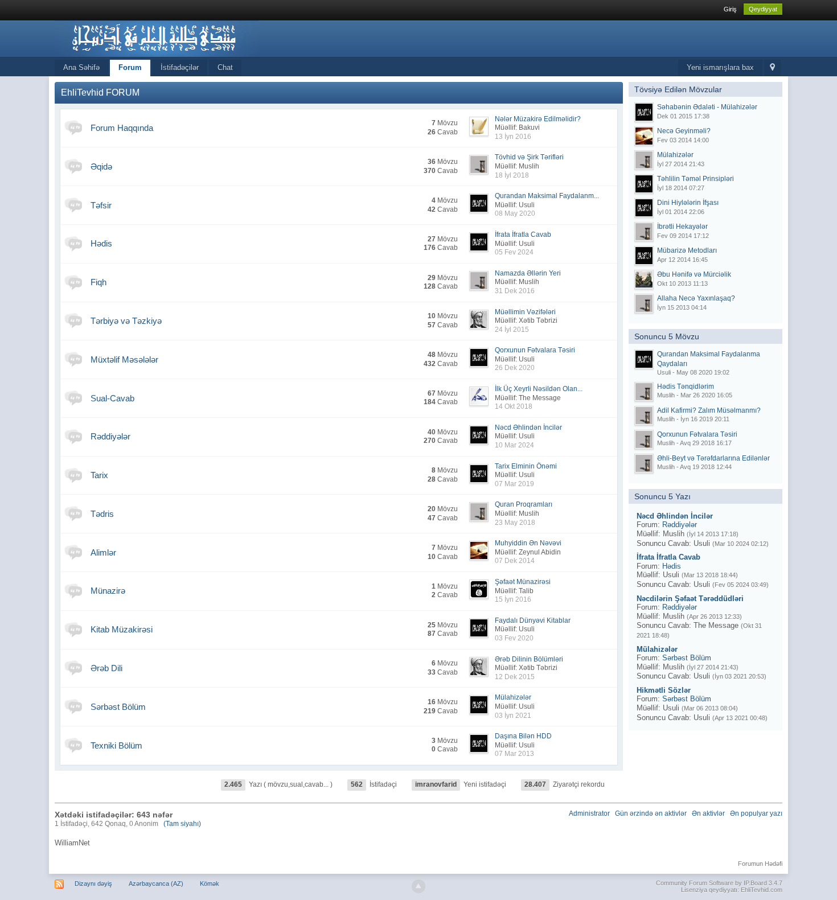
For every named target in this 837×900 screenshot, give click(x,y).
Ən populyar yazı (756, 813)
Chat (225, 67)
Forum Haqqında (122, 128)
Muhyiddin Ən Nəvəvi (528, 543)
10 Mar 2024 (514, 445)
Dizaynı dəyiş (93, 883)
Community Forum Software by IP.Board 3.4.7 (719, 883)
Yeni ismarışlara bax (720, 67)
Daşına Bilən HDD (523, 736)
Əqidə (101, 166)
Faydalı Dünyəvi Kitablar (533, 620)
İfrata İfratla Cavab (523, 235)
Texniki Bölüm (116, 745)
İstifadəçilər (180, 67)
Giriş (730, 9)
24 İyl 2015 (512, 330)
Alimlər (103, 552)
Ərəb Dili (106, 668)
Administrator (589, 813)
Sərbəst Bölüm (118, 707)
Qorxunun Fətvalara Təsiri (535, 350)
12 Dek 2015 (515, 677)
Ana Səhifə (81, 67)
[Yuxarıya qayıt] (418, 886)
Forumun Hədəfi (760, 863)
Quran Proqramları (523, 504)
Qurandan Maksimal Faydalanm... (547, 196)
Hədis (101, 243)
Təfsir (101, 205)
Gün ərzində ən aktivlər (651, 813)
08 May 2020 (515, 213)
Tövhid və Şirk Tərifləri (529, 157)
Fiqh (98, 282)
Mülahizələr (513, 697)
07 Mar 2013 (514, 754)
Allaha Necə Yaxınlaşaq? (696, 298)
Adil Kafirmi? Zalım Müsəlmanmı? (709, 410)
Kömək (209, 883)
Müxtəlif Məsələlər (124, 359)
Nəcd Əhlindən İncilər (528, 427)
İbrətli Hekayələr (682, 227)
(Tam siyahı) (182, 824)
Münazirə (108, 590)
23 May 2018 (515, 523)
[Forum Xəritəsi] (772, 68)
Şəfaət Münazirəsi (523, 582)
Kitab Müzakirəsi (122, 629)
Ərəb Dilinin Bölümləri (529, 659)
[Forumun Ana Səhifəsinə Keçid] (157, 38)
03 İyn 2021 (513, 716)
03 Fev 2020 (514, 638)
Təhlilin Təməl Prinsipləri (695, 179)
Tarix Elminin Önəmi (526, 466)
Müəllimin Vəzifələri (525, 312)
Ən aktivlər (708, 813)
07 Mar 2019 (514, 484)
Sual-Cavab (112, 398)
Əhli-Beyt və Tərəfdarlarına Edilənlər (713, 458)
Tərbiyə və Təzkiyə (126, 321)
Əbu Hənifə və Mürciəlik (694, 274)
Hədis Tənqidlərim (685, 387)
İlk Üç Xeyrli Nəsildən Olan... (538, 389)
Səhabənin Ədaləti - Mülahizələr (707, 107)
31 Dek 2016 (515, 291)
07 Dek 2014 (515, 561)
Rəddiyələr (110, 436)
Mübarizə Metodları (687, 250)
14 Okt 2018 (513, 406)
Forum (130, 67)
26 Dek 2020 (515, 368)
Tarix (99, 475)
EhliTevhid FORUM (100, 92)
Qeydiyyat (763, 9)
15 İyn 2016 (513, 599)
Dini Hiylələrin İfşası (688, 203)
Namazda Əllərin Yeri (528, 273)
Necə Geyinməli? (684, 131)
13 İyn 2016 (513, 137)
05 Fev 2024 (514, 252)
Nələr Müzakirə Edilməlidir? (538, 119)
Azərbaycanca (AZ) (156, 883)
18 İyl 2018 (512, 175)
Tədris (102, 514)
